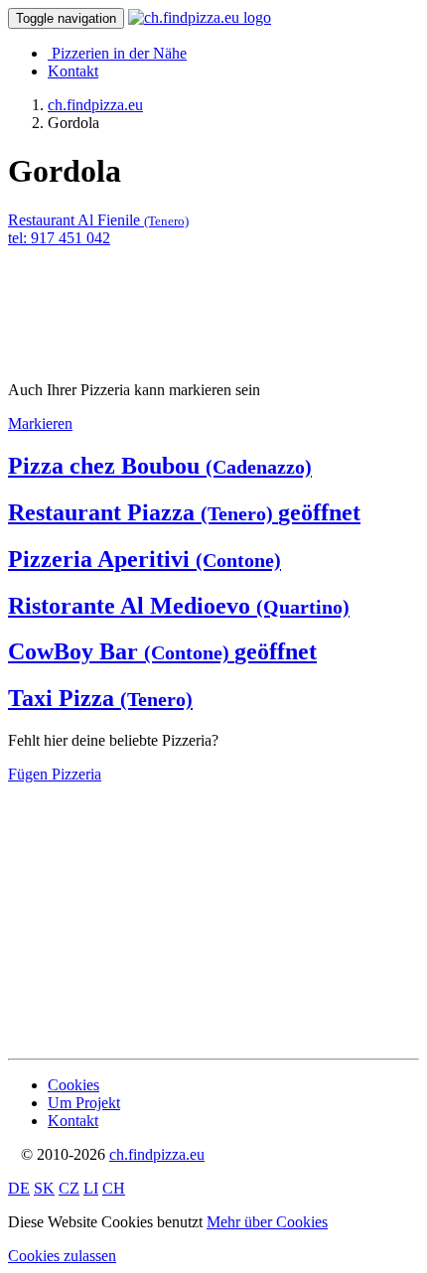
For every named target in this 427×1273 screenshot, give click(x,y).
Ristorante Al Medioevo (179, 606)
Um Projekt (84, 1102)
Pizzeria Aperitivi (144, 559)
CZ (69, 1188)
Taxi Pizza (100, 698)
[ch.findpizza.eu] (199, 17)
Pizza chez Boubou (160, 466)
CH (113, 1188)
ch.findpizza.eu (157, 1154)
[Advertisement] (167, 297)
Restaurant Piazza (184, 512)
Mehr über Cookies (267, 1221)
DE (19, 1188)
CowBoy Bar (162, 651)
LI (90, 1188)
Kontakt (73, 71)
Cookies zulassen (62, 1255)
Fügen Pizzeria (54, 774)
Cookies (73, 1084)
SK (44, 1188)
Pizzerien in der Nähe (119, 53)
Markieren (40, 423)
